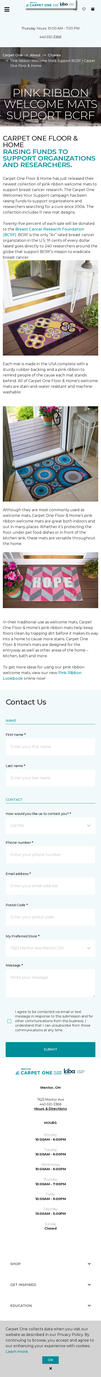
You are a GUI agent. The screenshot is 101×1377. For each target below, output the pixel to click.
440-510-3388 (50, 37)
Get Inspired (23, 1285)
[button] (75, 9)
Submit (50, 1049)
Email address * (18, 873)
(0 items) (92, 9)
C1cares (54, 55)
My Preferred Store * (22, 936)
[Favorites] (83, 9)
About (35, 55)
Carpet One (13, 55)
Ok (50, 1360)
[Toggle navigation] (7, 9)
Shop (15, 1264)
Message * (14, 965)
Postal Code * (16, 905)
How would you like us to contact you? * (38, 813)
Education (21, 1306)
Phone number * (19, 842)
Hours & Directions (50, 1109)
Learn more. (17, 1351)
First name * (16, 734)
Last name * (15, 765)
